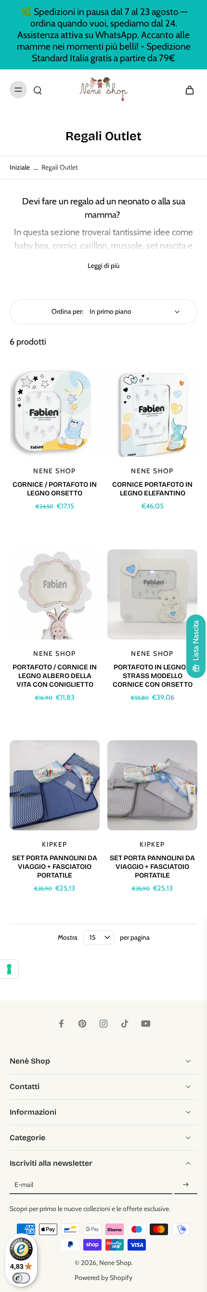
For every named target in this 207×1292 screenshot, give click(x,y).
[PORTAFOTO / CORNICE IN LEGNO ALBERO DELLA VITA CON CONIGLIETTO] (55, 594)
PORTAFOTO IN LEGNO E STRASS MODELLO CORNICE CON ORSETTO (153, 676)
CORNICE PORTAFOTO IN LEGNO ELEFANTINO (152, 488)
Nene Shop (115, 1262)
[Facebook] (61, 1023)
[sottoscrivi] (185, 1185)
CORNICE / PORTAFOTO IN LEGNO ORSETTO (55, 488)
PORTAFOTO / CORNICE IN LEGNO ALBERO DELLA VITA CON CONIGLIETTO (55, 676)
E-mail (23, 1185)
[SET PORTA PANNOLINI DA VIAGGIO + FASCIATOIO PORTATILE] (55, 785)
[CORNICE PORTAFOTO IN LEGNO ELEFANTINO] (152, 412)
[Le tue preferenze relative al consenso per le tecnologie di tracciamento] (9, 969)
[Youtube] (145, 1023)
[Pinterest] (82, 1023)
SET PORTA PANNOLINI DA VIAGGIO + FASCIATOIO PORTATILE (54, 866)
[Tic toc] (124, 1023)
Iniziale (20, 167)
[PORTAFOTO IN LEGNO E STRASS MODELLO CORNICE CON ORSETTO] (152, 594)
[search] (37, 89)
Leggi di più (103, 265)
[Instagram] (103, 1023)
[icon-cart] (186, 89)
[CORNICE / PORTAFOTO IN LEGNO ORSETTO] (55, 412)
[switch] (21, 1278)
